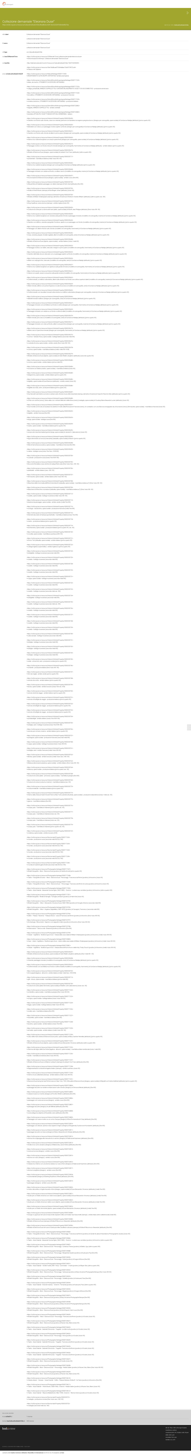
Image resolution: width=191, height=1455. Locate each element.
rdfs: (5, 34)
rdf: (4, 52)
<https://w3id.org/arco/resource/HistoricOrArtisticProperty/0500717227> (50, 1016)
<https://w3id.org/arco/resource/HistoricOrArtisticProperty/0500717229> (50, 1029)
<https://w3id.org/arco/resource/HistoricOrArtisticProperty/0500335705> (53, 463)
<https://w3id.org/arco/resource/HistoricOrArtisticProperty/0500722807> (50, 1105)
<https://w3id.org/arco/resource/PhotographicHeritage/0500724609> (53, 1373)
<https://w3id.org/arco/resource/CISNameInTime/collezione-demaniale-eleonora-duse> (54, 57)
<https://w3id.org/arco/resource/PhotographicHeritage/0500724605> (60, 1347)
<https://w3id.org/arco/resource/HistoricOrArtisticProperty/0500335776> (50, 806)
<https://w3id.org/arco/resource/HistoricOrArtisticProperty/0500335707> (50, 475)
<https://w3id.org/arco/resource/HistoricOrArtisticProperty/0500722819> (50, 1182)
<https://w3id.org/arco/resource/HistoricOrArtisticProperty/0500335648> (53, 240)
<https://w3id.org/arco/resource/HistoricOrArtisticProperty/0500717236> (50, 1054)
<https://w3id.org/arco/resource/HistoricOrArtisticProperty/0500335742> (50, 647)
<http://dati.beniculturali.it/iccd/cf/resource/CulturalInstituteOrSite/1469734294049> (53, 63)
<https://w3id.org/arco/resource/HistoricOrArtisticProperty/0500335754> (50, 717)
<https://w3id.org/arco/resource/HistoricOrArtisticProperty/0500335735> (50, 603)
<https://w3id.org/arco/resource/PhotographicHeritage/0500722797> (58, 921)
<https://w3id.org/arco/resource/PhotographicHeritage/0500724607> (49, 1360)
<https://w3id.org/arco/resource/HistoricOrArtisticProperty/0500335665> (78, 291)
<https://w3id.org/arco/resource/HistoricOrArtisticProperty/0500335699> (50, 450)
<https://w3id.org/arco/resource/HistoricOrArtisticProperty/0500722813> (54, 1144)
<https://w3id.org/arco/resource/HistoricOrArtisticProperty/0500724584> (71, 1214)
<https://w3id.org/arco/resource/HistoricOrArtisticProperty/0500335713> (50, 978)
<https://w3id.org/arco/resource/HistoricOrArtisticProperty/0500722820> (66, 1188)
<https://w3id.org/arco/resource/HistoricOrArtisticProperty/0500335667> (72, 304)
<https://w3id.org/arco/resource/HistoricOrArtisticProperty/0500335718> (50, 520)
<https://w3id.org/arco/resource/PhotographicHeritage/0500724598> (58, 1303)
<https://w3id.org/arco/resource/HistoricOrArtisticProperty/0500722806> (50, 1099)
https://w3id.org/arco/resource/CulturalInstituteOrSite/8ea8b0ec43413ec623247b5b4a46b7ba (35, 25)
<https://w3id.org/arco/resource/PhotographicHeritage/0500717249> (68, 883)
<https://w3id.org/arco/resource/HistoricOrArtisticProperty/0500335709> (60, 488)
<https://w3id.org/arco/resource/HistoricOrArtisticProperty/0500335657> (75, 266)
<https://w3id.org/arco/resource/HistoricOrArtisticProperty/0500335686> (50, 386)
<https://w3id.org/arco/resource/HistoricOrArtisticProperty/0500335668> (73, 170)
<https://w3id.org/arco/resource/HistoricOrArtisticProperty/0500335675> (51, 336)
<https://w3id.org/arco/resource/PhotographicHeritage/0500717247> (54, 870)
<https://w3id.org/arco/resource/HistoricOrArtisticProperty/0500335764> (50, 768)
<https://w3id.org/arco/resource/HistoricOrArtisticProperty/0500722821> (67, 1194)
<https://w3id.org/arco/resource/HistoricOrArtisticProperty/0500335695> (57, 431)
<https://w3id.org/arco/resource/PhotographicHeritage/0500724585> (78, 1233)
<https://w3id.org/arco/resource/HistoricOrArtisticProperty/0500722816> (63, 1163)
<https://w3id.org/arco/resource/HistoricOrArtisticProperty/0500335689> (78, 399)
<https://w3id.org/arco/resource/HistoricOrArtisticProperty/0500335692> (50, 412)
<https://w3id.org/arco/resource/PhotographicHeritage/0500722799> (69, 934)
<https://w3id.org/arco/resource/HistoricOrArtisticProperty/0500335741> (50, 641)
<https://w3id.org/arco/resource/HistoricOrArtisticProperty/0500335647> (60, 953)
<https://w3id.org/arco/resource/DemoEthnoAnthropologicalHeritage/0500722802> (53, 106)
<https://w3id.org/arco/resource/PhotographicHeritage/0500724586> (69, 1239)
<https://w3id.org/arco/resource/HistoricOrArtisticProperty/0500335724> (50, 552)
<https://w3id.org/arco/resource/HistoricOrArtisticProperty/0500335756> (50, 730)
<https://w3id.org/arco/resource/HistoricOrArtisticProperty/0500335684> (50, 374)
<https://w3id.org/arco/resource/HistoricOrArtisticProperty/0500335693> (50, 418)
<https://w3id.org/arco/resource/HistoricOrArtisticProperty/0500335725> (50, 558)
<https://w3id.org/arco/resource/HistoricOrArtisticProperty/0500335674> (59, 151)
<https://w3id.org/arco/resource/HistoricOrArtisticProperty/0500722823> (62, 1207)
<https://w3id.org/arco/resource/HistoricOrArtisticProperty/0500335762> (50, 755)
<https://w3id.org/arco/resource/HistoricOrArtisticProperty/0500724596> (69, 1226)
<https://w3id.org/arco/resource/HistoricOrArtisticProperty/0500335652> (75, 246)
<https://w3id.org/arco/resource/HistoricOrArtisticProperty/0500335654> (64, 259)
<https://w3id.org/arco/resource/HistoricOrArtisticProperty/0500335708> (64, 482)
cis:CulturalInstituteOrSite (34, 52)
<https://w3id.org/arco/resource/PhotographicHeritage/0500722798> (49, 927)
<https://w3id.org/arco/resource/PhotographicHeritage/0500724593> (59, 1277)
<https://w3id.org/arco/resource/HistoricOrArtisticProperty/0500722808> (50, 1112)
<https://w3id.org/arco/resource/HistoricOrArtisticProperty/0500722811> (56, 1131)
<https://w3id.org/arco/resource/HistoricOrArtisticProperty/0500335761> (50, 749)
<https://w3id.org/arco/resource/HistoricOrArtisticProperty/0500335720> (50, 533)
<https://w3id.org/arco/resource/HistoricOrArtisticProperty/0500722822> (66, 1201)
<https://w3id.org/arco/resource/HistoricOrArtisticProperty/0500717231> (61, 1042)
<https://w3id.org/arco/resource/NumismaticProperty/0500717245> (48, 857)
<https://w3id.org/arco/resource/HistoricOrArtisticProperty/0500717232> (64, 1048)
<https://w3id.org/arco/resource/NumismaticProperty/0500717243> (48, 844)
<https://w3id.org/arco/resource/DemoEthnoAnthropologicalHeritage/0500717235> (53, 100)
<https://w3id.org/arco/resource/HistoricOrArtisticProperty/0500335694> (50, 425)
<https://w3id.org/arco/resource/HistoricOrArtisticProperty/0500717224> (50, 1004)
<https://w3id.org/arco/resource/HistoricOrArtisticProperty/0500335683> (51, 367)
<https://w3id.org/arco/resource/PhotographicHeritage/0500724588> (62, 1252)
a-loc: (12, 74)
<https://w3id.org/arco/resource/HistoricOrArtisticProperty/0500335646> (68, 234)
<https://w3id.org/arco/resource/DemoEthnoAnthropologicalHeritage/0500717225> (53, 81)
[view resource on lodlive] (188, 13)
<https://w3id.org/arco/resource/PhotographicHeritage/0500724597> (58, 1296)
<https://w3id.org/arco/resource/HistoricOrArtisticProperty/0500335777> (50, 813)
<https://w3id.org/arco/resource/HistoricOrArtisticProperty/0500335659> (81, 215)
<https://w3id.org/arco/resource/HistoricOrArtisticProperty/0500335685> (51, 380)
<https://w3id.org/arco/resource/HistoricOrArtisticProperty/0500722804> (61, 1086)
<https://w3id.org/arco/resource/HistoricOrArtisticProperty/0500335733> (50, 590)
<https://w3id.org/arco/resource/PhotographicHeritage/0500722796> (63, 914)
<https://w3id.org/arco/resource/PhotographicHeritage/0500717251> (55, 895)
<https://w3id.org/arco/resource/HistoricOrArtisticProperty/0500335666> (61, 297)
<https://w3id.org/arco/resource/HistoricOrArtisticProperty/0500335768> (53, 775)
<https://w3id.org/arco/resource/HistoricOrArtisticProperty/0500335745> (50, 660)
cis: (10, 56)
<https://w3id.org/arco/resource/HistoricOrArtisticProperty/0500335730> (57, 984)
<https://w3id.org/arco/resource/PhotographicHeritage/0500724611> (63, 1385)
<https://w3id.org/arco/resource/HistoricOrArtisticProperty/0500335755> (50, 724)
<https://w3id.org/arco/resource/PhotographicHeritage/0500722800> (71, 940)
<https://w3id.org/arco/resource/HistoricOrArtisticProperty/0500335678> (50, 348)
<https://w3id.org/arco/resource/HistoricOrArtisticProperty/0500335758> (50, 743)
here (63, 1453)
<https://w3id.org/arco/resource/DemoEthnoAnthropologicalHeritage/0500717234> (53, 94)
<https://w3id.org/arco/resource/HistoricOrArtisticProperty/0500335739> (50, 628)
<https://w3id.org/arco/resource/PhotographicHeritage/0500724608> (65, 1366)
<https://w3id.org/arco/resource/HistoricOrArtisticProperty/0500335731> (50, 577)
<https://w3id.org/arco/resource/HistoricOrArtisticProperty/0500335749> (50, 685)
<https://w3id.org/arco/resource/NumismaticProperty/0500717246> (48, 864)
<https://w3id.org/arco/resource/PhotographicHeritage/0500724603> (56, 1334)
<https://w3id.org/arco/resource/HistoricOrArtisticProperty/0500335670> (61, 316)
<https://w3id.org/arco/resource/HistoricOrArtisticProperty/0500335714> (50, 501)
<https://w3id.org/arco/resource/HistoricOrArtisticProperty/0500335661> (73, 272)
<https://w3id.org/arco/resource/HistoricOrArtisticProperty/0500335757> (50, 736)
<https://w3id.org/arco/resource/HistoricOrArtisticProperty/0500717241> (82, 1080)
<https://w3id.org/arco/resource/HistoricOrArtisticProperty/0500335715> (51, 507)
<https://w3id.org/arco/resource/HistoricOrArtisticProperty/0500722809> (62, 1118)
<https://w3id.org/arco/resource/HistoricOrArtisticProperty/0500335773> (69, 794)
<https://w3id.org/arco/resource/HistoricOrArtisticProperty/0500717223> (50, 997)
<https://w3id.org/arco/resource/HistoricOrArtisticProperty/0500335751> (50, 698)
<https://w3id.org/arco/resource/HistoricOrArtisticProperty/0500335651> (74, 132)
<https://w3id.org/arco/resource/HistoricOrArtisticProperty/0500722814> (50, 1150)
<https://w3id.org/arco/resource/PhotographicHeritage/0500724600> (61, 1315)
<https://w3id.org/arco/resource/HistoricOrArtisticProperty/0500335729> (50, 571)
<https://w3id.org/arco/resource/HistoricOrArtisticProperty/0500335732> (50, 584)
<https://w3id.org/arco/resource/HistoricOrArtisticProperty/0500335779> (50, 825)
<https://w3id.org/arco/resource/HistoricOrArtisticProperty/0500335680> (50, 361)
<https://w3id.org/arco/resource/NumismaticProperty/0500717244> (48, 851)
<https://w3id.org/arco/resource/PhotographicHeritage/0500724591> (63, 1264)
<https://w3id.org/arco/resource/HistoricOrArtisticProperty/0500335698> (51, 444)
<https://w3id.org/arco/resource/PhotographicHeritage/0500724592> (69, 1271)
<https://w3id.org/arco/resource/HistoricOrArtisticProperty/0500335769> (50, 781)
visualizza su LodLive (171, 1430)
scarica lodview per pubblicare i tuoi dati (16, 1446)
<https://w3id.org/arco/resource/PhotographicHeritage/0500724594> (61, 1284)
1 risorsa (29, 1416)
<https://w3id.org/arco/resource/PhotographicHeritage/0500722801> (71, 946)
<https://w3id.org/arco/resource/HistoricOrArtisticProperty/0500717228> (50, 1023)
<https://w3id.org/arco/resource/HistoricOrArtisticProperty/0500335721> (50, 539)
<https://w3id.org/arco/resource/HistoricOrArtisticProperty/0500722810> (66, 1124)
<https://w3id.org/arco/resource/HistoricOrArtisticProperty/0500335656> (61, 164)
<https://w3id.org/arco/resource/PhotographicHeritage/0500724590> (58, 1258)
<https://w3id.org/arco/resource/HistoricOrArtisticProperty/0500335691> (96, 405)
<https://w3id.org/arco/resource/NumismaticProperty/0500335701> (48, 1398)
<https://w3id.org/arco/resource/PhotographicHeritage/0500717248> (65, 876)
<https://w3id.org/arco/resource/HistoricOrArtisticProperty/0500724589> (55, 1220)
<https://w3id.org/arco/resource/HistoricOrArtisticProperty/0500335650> (71, 126)
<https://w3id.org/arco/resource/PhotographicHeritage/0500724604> (60, 1341)
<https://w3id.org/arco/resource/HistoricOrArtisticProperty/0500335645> (69, 227)
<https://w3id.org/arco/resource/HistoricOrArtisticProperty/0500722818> (50, 1175)
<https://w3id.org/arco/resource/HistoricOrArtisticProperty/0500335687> (78, 393)
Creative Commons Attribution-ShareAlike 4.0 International (26, 1453)
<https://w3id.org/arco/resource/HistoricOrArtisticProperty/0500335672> (75, 145)
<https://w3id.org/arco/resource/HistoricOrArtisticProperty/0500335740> (50, 635)
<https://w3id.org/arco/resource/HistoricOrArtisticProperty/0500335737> (50, 615)
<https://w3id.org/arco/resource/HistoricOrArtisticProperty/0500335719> (50, 526)
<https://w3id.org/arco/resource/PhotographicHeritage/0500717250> (69, 889)
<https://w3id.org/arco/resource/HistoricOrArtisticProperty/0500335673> (66, 329)
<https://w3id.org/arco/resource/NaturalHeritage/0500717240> (48, 75)
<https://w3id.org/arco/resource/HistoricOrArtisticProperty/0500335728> (50, 565)
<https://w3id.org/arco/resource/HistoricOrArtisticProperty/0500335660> (72, 138)
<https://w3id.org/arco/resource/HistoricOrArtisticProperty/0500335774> (50, 202)
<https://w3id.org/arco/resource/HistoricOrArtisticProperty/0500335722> (50, 545)
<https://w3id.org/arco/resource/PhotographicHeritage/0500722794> (64, 902)
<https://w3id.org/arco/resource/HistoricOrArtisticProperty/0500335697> (52, 176)
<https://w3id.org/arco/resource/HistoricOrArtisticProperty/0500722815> (50, 1156)
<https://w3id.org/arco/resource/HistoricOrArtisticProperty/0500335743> (50, 654)
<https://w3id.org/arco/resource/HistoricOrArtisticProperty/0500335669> (74, 310)
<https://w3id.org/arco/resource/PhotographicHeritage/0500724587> (63, 1245)
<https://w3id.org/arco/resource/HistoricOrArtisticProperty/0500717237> (58, 1061)
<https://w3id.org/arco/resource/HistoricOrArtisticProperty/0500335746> (50, 666)
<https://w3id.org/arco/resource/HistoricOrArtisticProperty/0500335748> (50, 679)
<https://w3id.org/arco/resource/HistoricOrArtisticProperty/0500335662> (85, 278)
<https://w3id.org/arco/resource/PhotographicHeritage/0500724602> (58, 1328)
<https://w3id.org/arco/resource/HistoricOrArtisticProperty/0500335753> (50, 711)
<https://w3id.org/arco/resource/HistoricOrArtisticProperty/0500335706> (50, 469)
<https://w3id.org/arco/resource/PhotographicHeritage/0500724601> (53, 1322)
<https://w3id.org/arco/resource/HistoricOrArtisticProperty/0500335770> (50, 787)
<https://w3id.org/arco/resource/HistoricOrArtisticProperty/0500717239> (50, 1074)
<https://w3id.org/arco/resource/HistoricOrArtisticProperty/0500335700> (50, 456)
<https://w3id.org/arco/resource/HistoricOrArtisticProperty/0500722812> (60, 1137)
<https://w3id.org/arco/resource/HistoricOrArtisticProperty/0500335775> (50, 800)
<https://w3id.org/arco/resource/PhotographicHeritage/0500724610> (64, 1379)
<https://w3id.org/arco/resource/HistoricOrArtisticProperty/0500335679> (60, 355)
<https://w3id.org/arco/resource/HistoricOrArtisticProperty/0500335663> (74, 965)
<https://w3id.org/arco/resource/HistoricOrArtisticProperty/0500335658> (62, 959)
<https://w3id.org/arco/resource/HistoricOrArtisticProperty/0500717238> (53, 1067)
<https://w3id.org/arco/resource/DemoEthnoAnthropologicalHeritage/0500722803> (53, 113)
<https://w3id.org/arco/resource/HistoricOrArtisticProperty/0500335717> (50, 157)
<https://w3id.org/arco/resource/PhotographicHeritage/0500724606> (60, 1353)
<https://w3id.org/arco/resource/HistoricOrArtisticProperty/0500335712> (50, 495)
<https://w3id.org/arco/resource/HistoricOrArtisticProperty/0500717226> (50, 1010)
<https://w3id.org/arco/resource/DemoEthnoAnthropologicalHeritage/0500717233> (67, 87)
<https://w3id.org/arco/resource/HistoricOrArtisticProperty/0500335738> (50, 622)
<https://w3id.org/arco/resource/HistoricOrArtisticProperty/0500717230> (64, 1035)
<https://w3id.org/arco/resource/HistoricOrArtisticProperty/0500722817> (50, 1169)
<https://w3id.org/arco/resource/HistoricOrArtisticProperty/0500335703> (51, 972)
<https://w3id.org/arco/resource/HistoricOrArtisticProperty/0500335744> (55, 183)
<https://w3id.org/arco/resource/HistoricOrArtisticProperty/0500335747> (50, 673)
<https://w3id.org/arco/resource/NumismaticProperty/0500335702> (48, 1404)
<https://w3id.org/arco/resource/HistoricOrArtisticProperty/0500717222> (50, 991)
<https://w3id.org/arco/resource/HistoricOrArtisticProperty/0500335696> (56, 437)
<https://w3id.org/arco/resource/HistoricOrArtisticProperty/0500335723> (50, 832)
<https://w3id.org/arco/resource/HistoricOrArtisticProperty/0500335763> (53, 762)
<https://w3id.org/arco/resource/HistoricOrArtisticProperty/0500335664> (73, 285)
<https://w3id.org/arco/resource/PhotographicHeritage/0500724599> (55, 1309)
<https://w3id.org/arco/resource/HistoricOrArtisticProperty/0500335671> (73, 323)
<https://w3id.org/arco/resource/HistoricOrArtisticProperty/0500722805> (51, 1093)
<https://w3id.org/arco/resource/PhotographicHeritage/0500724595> (59, 1290)
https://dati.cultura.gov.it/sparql (178, 1427)
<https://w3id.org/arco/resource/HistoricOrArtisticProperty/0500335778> (50, 819)
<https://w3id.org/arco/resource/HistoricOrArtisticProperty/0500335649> (88, 119)
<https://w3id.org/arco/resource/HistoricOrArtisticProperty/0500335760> (66, 196)
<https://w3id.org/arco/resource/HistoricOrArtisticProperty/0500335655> (63, 208)
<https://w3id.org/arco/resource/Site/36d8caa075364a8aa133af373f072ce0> (51, 68)
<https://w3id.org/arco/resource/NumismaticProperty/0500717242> (48, 838)
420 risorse (30, 1421)
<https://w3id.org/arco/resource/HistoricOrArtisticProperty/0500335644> (82, 221)
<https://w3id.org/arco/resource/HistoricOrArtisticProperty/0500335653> (77, 253)
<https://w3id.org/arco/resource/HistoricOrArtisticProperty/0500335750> (50, 692)
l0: (4, 43)
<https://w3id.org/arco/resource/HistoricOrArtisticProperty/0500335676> (50, 342)
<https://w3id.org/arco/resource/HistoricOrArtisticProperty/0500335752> (50, 705)
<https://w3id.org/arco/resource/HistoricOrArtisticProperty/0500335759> (50, 189)
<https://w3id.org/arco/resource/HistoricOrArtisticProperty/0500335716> (52, 514)
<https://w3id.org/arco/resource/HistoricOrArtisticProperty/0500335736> (50, 609)
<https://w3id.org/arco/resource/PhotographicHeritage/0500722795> (63, 908)
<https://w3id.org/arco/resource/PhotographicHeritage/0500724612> (63, 1392)
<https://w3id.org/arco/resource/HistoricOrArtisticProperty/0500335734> (50, 596)
